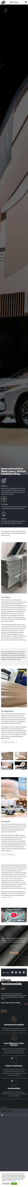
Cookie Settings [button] (6, 1183)
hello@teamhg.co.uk (6, 897)
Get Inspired (14, 946)
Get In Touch (14, 953)
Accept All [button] (14, 1183)
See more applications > (8, 742)
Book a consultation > (8, 854)
